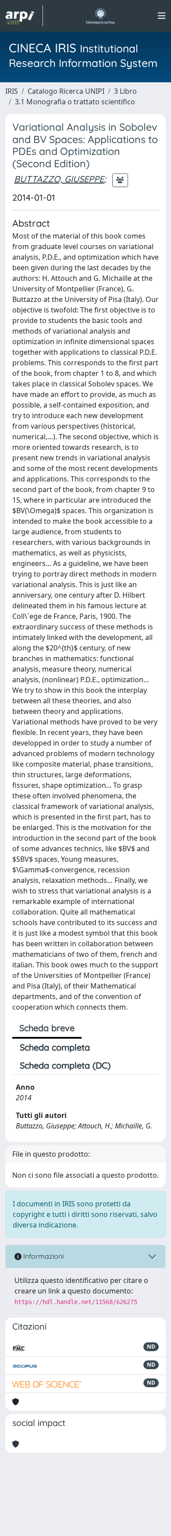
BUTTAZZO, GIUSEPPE (59, 178)
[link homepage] (24, 15)
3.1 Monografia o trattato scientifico (75, 102)
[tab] (125, 1065)
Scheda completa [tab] (55, 1047)
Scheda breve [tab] (47, 1027)
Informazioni (42, 1256)
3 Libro (125, 91)
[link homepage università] (100, 15)
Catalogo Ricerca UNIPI (66, 91)
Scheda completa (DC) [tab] (65, 1065)
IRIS (11, 91)
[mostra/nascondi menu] (162, 15)
